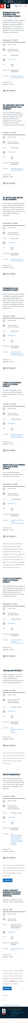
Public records (15, 1013)
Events (3, 46)
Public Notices (6, 30)
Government (5, 73)
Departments (5, 25)
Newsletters (5, 62)
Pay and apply (6, 36)
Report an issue (14, 1009)
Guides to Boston (6, 20)
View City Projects (7, 57)
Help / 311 (4, 15)
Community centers (7, 83)
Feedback (4, 78)
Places (3, 67)
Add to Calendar (10, 90)
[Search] (25, 6)
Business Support (6, 41)
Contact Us (14, 1016)
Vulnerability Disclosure (18, 1012)
